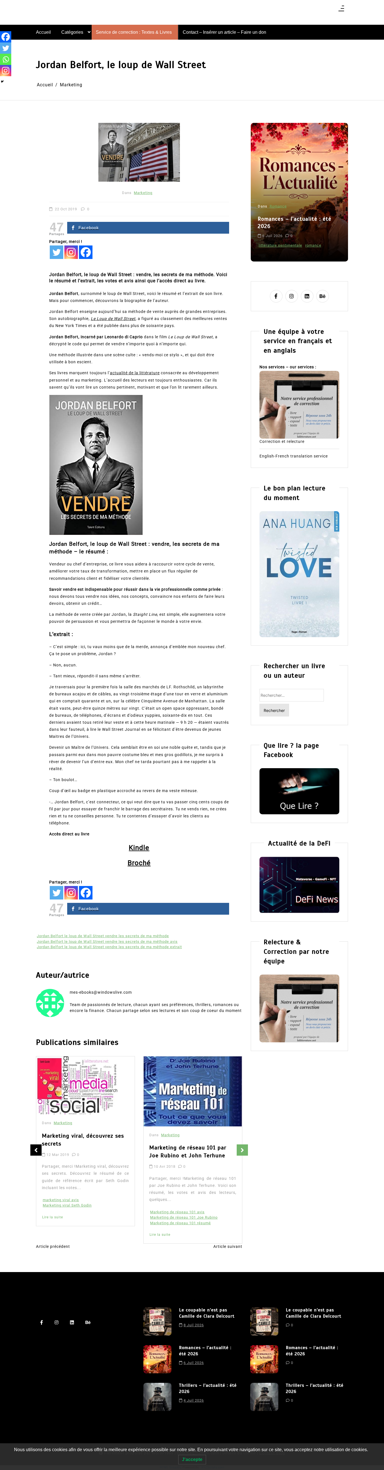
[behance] (322, 296)
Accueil (43, 32)
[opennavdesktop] (341, 10)
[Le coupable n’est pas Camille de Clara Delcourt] (157, 1321)
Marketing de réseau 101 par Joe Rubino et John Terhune (187, 1151)
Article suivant (227, 1246)
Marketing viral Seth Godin (67, 1205)
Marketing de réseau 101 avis (177, 1212)
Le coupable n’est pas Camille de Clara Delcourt (206, 1313)
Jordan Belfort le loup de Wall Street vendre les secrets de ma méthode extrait (109, 947)
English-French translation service (293, 456)
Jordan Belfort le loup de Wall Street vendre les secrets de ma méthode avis (107, 941)
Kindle (139, 848)
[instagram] (291, 296)
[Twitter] (56, 252)
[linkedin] (307, 296)
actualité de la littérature (135, 373)
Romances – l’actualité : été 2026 (294, 223)
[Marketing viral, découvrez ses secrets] (77, 1085)
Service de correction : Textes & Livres (134, 32)
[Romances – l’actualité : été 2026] (157, 1359)
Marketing (143, 193)
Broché (139, 863)
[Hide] (2, 81)
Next (242, 1150)
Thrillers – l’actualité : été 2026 (208, 1388)
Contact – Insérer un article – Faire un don (224, 32)
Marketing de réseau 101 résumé (180, 1223)
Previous (36, 1150)
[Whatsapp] (5, 59)
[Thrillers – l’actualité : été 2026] (157, 1397)
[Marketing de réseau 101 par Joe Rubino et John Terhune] (193, 1091)
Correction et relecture (281, 441)
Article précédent (53, 1246)
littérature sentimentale (280, 245)
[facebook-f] (276, 296)
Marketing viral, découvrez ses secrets (83, 1139)
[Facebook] (85, 252)
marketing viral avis (61, 1200)
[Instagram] (71, 252)
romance (313, 245)
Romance (278, 206)
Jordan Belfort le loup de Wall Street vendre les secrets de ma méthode (103, 936)
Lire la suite (52, 1217)
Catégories (72, 32)
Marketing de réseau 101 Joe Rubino (184, 1217)
